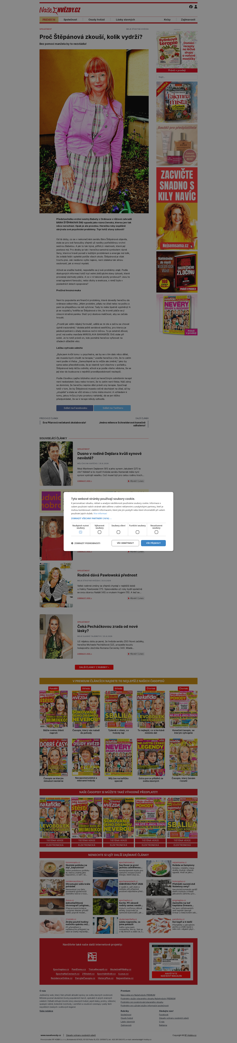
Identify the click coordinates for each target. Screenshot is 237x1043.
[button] (118, 518)
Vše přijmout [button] (153, 543)
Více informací (100, 513)
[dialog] (118, 521)
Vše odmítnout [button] (125, 543)
